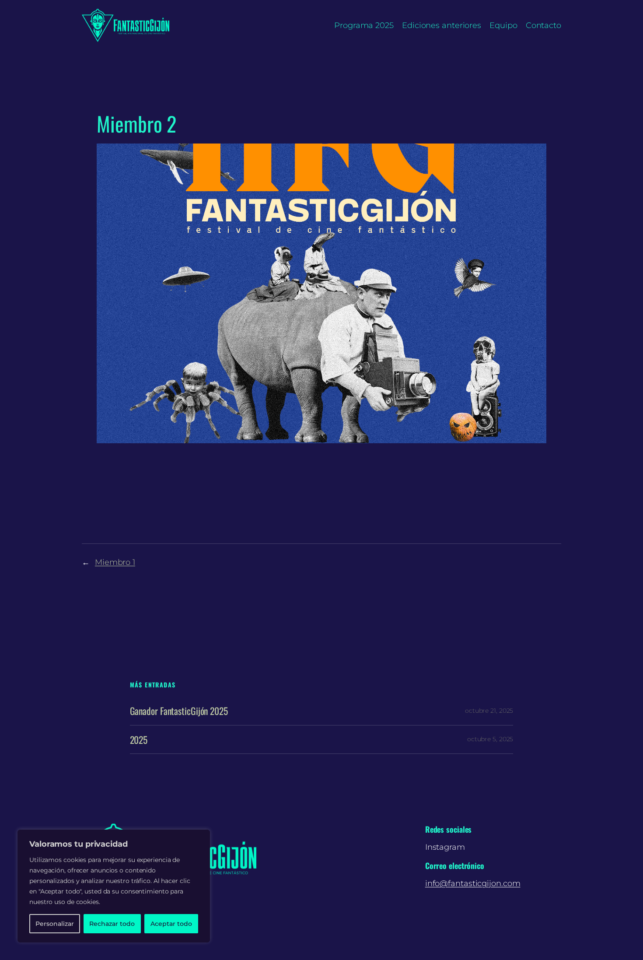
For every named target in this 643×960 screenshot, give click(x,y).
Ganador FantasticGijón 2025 (179, 710)
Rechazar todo (112, 924)
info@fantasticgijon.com (473, 883)
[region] (113, 886)
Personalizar (54, 924)
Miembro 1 (115, 562)
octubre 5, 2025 (490, 739)
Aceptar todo (171, 924)
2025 (139, 739)
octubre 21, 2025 (489, 711)
